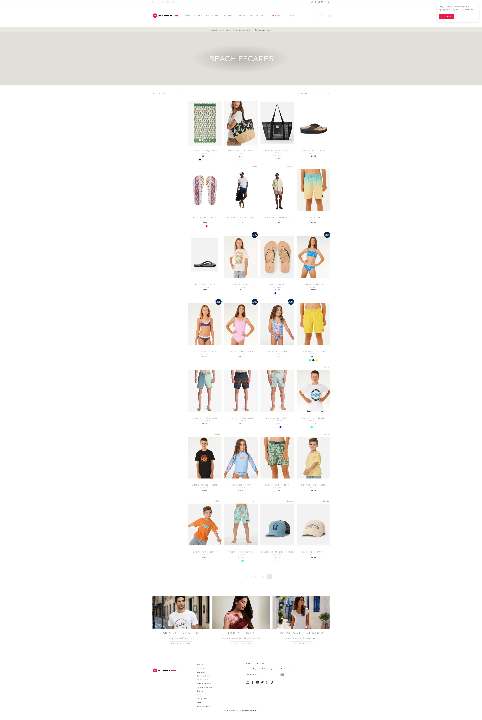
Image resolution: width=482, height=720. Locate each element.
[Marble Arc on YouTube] (257, 682)
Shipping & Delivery (204, 683)
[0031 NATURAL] (279, 293)
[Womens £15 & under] (301, 612)
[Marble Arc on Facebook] (252, 682)
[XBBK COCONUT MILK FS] (206, 159)
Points (290, 15)
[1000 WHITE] (315, 427)
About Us (155, 2)
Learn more (446, 16)
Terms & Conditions (203, 706)
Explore (229, 15)
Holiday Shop (258, 15)
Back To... (277, 15)
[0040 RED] (206, 226)
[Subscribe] (282, 674)
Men (187, 15)
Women (198, 15)
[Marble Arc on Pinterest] (267, 682)
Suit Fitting (213, 15)
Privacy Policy (202, 699)
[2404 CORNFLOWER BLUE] (275, 293)
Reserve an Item (202, 680)
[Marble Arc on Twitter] (262, 682)
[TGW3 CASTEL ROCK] (277, 427)
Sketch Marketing (252, 710)
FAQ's (163, 2)
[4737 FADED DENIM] (315, 494)
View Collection (181, 643)
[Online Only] (241, 612)
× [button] (477, 5)
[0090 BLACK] (313, 360)
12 (263, 576)
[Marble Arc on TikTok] (272, 682)
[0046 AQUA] (310, 360)
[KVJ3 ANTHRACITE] (239, 159)
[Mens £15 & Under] (180, 612)
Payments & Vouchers (204, 687)
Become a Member (203, 676)
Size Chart (200, 691)
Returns (199, 695)
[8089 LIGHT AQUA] (312, 427)
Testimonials (201, 672)
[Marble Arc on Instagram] (247, 682)
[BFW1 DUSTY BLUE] (280, 427)
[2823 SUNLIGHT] (312, 494)
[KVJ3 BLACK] (200, 159)
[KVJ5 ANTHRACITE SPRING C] (210, 159)
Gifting (242, 15)
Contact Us (170, 2)
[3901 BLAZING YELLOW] (317, 360)
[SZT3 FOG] (274, 427)
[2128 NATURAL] (203, 226)
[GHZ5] (203, 159)
